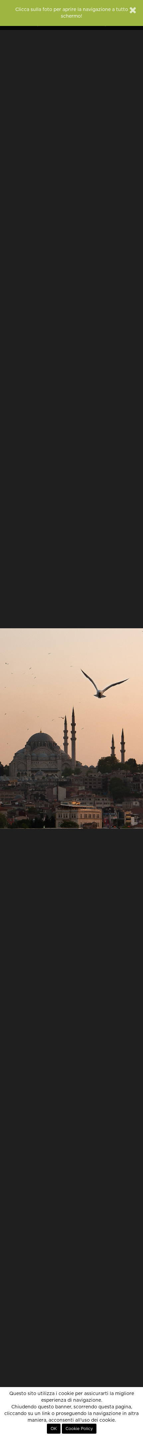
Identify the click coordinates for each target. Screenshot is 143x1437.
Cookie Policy (79, 1429)
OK (54, 1429)
